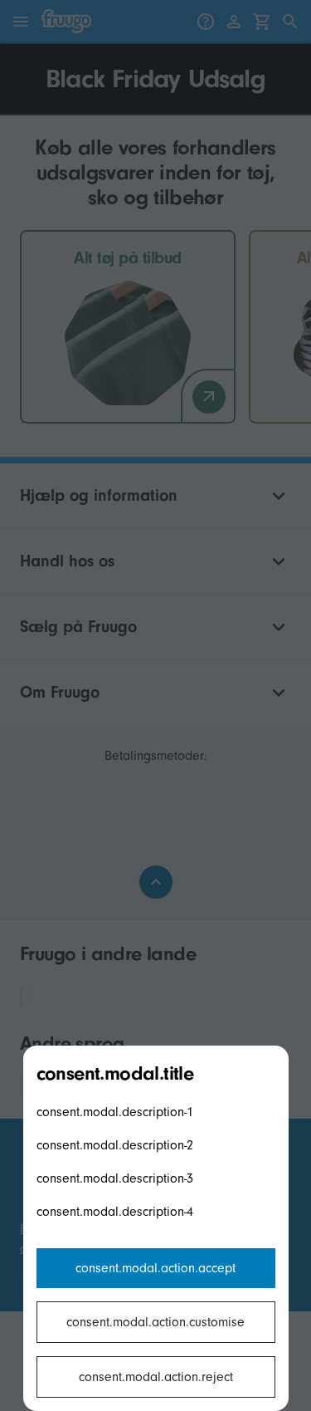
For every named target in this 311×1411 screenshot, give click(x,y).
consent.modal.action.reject (156, 1376)
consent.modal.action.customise (155, 1322)
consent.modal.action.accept (155, 1268)
